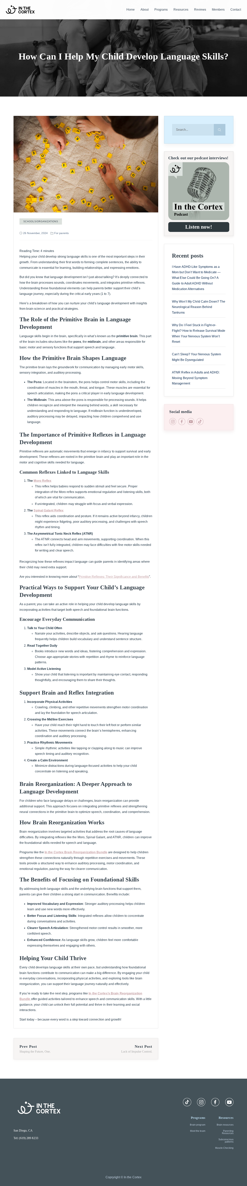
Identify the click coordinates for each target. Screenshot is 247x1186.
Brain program (197, 1125)
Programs (161, 9)
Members (218, 9)
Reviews (200, 9)
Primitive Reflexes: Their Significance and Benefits (114, 576)
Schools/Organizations (40, 221)
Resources (180, 9)
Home (130, 9)
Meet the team (197, 1131)
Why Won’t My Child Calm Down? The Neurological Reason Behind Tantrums (198, 307)
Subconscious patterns (225, 1140)
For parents (61, 233)
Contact (235, 9)
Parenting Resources (227, 1132)
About (144, 9)
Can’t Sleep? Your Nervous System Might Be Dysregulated (196, 357)
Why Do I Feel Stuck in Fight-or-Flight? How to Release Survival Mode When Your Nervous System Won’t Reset (198, 333)
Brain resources (225, 1125)
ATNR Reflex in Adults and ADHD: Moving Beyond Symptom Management (196, 378)
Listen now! (198, 227)
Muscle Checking (224, 1148)
